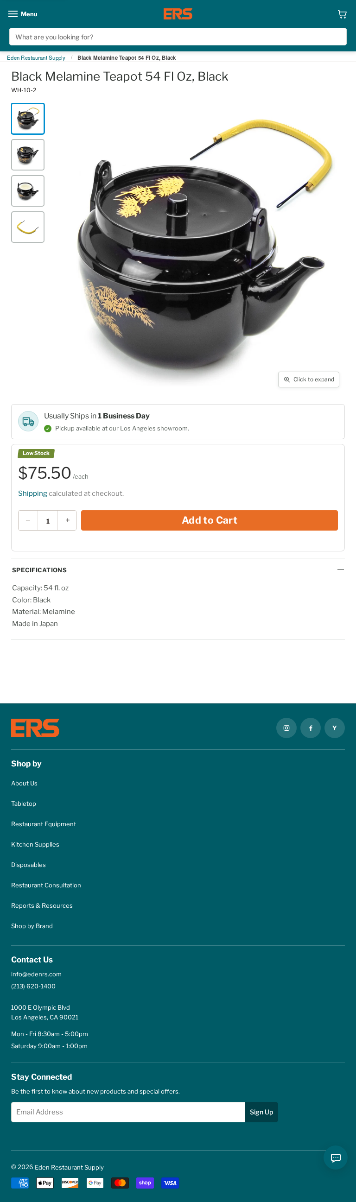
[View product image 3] (27, 191)
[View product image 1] (27, 118)
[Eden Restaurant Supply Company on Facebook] (310, 728)
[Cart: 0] (342, 14)
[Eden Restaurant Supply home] (178, 14)
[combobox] (178, 36)
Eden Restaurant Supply (36, 58)
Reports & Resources (42, 905)
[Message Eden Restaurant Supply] (336, 1157)
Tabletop (23, 803)
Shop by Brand (32, 926)
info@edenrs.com (36, 974)
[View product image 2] (27, 155)
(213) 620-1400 (33, 986)
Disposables (28, 864)
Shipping (32, 493)
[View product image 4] (27, 227)
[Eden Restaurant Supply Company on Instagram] (286, 728)
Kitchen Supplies (35, 844)
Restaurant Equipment (43, 824)
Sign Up (261, 1112)
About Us (24, 783)
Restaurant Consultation (46, 885)
